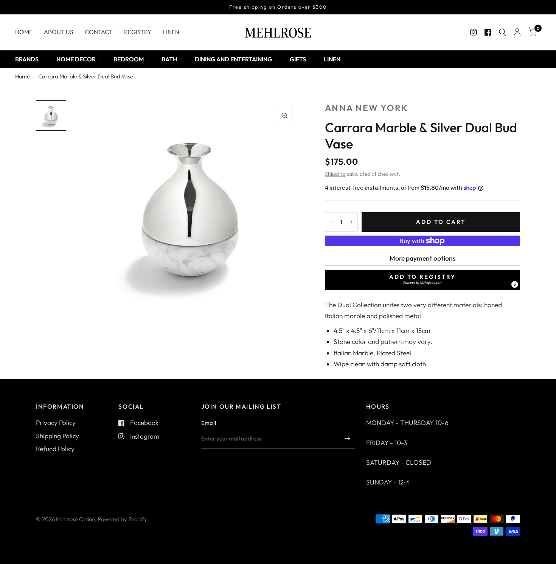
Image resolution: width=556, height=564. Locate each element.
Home (24, 32)
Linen (171, 32)
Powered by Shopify (122, 519)
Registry (137, 32)
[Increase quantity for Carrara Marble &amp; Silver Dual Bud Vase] (351, 221)
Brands (27, 59)
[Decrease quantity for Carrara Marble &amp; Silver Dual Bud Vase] (331, 221)
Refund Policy (55, 449)
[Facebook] (488, 32)
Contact (99, 32)
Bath (169, 59)
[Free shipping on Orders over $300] (278, 7)
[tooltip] (514, 284)
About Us (58, 32)
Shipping (335, 173)
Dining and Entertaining (233, 59)
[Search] (502, 32)
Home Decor (76, 59)
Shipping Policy (57, 436)
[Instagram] (473, 32)
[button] (422, 280)
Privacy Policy (56, 423)
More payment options (422, 258)
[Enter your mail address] (347, 438)
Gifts (298, 59)
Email (208, 423)
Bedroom (128, 59)
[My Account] (517, 32)
